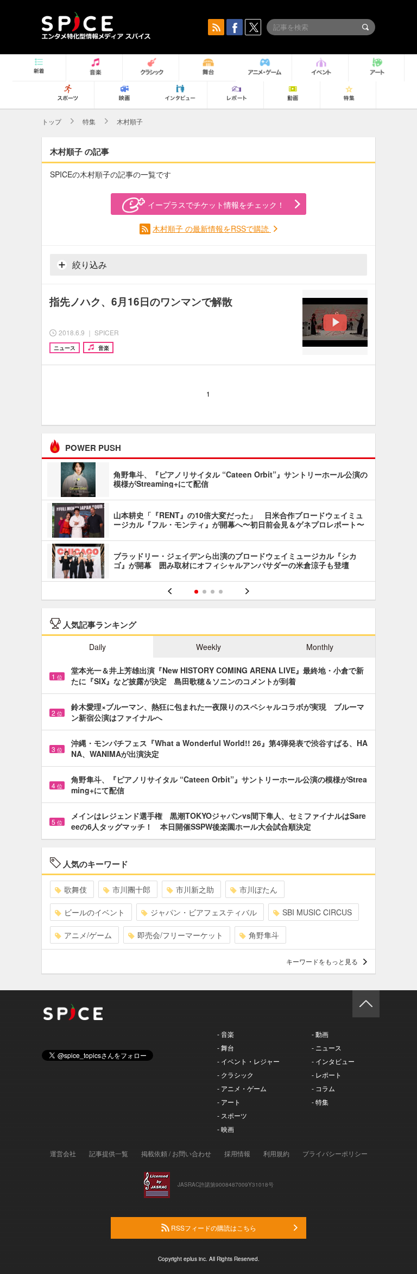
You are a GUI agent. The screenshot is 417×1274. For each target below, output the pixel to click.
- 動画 (320, 1034)
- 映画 (225, 1128)
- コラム (323, 1088)
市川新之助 (195, 889)
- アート (229, 1101)
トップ (51, 121)
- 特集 (320, 1101)
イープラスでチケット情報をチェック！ (216, 204)
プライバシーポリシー (335, 1153)
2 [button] (204, 592)
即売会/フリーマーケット (180, 934)
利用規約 (276, 1153)
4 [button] (221, 592)
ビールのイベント (94, 912)
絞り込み (88, 264)
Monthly (319, 646)
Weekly (208, 646)
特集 (89, 121)
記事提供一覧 (108, 1153)
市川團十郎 (131, 889)
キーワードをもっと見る (322, 961)
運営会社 (63, 1153)
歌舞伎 (75, 889)
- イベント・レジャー (248, 1061)
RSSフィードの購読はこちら (212, 1227)
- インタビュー (333, 1061)
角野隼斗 (264, 934)
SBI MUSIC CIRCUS (317, 912)
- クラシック (235, 1074)
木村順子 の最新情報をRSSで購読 (212, 228)
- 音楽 (225, 1034)
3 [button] (212, 592)
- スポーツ (232, 1115)
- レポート (327, 1074)
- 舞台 (225, 1047)
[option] (208, 521)
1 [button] (196, 592)
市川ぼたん (258, 889)
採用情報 (237, 1153)
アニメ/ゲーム (88, 934)
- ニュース (327, 1047)
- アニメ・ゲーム (242, 1088)
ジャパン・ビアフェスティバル (203, 912)
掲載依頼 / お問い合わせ (176, 1153)
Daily (97, 646)
